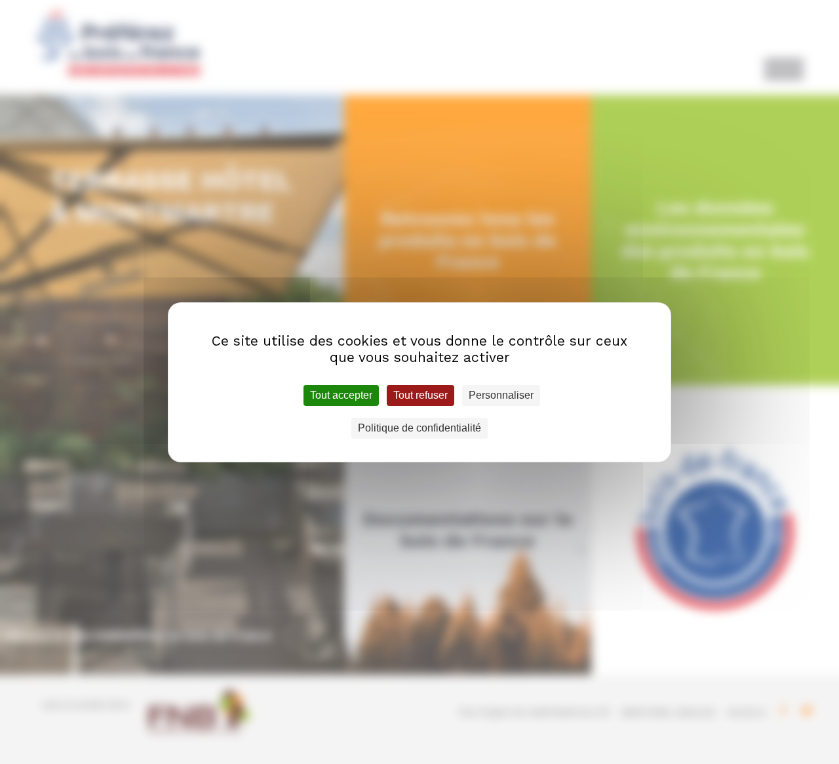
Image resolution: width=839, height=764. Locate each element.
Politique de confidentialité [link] (419, 427)
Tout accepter (341, 395)
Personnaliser (501, 395)
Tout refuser (420, 395)
